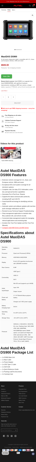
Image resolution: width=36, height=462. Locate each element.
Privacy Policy (7, 447)
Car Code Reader (23, 396)
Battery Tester (22, 400)
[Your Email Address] (15, 430)
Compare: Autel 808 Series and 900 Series (15, 227)
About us (3, 389)
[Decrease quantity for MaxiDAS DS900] (3, 97)
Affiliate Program (5, 400)
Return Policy (4, 414)
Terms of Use (15, 447)
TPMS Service (22, 393)
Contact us (3, 391)
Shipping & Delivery (6, 412)
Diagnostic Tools (23, 389)
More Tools (21, 402)
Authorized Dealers (5, 393)
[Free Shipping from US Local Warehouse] (18, 1)
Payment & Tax (4, 416)
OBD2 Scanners (22, 398)
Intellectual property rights (26, 447)
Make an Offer (4, 396)
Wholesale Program (6, 398)
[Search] (29, 5)
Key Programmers (23, 391)
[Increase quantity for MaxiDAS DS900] (13, 97)
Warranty (3, 410)
